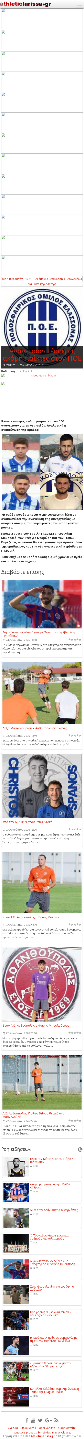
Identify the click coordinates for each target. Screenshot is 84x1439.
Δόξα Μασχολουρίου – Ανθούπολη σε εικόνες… (35, 728)
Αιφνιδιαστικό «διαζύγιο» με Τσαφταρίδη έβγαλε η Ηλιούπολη (38, 633)
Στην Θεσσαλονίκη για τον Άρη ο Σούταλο (52, 1288)
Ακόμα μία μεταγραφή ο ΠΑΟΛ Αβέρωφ (52, 279)
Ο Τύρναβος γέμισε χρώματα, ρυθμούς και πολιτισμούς (49, 1237)
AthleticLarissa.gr (43, 1436)
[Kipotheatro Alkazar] (42, 375)
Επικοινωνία (28, 1428)
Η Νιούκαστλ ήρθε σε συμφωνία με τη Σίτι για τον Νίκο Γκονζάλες (53, 1339)
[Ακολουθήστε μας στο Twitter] (40, 1420)
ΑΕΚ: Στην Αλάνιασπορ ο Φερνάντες (54, 1209)
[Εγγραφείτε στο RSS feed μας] (56, 1420)
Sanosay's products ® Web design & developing (42, 1432)
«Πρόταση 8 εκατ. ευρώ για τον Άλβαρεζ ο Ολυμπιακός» (50, 1365)
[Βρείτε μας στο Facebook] (26, 1420)
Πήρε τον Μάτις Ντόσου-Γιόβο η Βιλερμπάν (52, 1160)
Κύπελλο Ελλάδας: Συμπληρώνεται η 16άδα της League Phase (54, 1390)
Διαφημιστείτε (67, 1428)
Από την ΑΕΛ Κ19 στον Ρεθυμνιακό (27, 822)
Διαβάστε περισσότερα (42, 284)
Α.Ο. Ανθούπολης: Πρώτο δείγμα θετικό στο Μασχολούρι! (33, 1115)
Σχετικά (13, 1428)
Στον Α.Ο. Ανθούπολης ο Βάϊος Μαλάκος (31, 917)
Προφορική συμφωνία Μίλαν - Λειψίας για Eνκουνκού (50, 1313)
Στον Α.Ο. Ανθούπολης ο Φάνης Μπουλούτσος (35, 1025)
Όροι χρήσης (47, 1428)
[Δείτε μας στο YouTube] (33, 1420)
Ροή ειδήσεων (16, 1149)
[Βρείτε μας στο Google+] (48, 1420)
